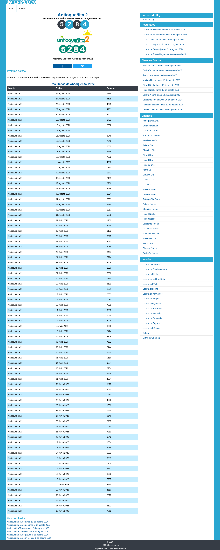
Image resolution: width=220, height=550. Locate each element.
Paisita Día (148, 145)
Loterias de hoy (147, 19)
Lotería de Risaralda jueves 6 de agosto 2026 (164, 54)
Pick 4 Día (148, 155)
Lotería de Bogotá (151, 298)
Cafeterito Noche (151, 224)
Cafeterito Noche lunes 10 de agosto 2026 (163, 100)
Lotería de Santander (153, 318)
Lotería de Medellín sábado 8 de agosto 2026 (164, 30)
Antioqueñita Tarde (151, 199)
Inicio (11, 8)
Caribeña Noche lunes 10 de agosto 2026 (162, 70)
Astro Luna (148, 243)
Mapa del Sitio (101, 548)
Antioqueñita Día (150, 121)
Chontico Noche (150, 209)
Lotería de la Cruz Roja (154, 279)
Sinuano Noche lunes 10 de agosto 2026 (162, 65)
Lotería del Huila (150, 274)
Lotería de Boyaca (151, 323)
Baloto (22, 8)
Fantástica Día (150, 140)
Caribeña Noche (150, 253)
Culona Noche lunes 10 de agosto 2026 (161, 95)
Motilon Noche (149, 238)
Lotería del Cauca (151, 328)
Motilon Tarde (149, 189)
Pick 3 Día (148, 160)
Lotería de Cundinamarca (155, 269)
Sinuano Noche (150, 248)
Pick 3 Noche (149, 219)
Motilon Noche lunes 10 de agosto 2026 (161, 80)
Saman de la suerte (152, 135)
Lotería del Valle (150, 284)
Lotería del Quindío (152, 303)
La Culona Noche (151, 228)
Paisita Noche (149, 204)
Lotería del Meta (150, 289)
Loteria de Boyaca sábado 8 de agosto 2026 (163, 44)
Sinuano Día (148, 175)
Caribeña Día (149, 179)
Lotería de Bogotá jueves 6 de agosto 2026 (163, 49)
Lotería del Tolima (151, 264)
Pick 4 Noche (149, 214)
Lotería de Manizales (153, 294)
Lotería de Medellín (152, 313)
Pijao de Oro (149, 165)
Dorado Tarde (149, 194)
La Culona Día (149, 184)
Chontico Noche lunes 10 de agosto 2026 (162, 109)
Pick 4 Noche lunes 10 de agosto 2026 (161, 90)
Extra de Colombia (151, 338)
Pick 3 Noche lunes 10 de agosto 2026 (161, 85)
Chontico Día (149, 150)
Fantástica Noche (151, 233)
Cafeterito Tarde (150, 130)
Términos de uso (118, 548)
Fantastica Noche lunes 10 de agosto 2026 (163, 105)
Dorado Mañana (150, 126)
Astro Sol (147, 170)
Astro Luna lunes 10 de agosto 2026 (160, 75)
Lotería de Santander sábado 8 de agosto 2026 (165, 34)
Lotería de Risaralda (152, 308)
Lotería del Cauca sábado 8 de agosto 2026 (163, 39)
